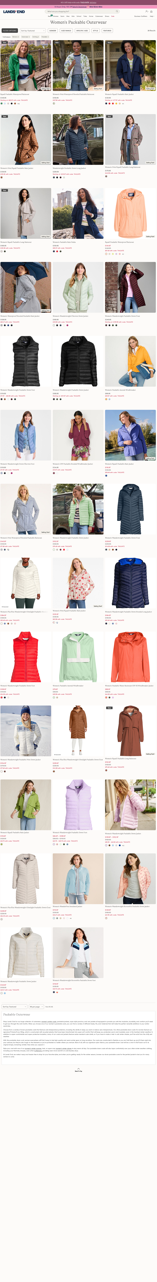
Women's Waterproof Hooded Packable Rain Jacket (20, 316)
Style (95, 31)
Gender (52, 31)
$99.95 (58, 691)
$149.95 (110, 248)
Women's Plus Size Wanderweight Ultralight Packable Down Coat (78, 760)
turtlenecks (38, 1051)
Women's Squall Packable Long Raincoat (16, 242)
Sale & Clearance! (79, 7)
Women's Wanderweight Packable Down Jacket (71, 390)
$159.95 (5, 544)
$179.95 (5, 765)
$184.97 (3, 615)
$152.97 (56, 541)
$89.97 (107, 689)
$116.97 (108, 467)
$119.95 (5, 691)
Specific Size (82, 31)
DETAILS (93, 2)
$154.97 (3, 763)
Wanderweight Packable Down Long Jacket (69, 168)
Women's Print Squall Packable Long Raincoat (122, 167)
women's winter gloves (64, 1048)
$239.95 (110, 544)
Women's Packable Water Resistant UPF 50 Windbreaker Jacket (129, 686)
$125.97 (56, 614)
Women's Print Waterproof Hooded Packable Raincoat (73, 94)
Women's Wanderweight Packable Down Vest (17, 390)
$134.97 (108, 245)
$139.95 (58, 616)
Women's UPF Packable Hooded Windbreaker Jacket (73, 464)
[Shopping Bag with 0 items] (151, 11)
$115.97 (55, 910)
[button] (146, 11)
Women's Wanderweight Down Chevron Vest (17, 464)
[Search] (117, 11)
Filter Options (9, 31)
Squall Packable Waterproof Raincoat (14, 94)
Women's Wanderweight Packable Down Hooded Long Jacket (128, 612)
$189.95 (110, 912)
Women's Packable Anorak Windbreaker (120, 390)
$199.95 (5, 618)
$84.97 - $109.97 (59, 836)
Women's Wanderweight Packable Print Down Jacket (20, 760)
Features (107, 31)
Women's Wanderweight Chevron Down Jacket (70, 316)
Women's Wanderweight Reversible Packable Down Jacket (127, 906)
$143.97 (3, 541)
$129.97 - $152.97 (111, 837)
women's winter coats (48, 1021)
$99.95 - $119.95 (59, 838)
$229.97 (108, 541)
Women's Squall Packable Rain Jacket (119, 94)
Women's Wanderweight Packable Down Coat (122, 316)
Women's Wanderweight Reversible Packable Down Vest (74, 980)
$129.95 (110, 470)
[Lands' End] (14, 11)
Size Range (66, 31)
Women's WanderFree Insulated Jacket (67, 906)
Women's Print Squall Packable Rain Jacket (16, 168)
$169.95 (58, 544)
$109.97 (3, 689)
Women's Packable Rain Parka (64, 242)
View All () (49, 1007)
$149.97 (108, 910)
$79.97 (55, 689)
